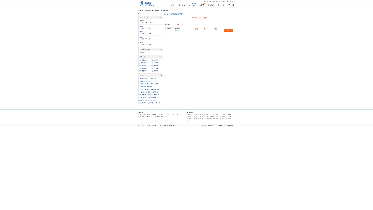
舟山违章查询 (142, 65)
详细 (160, 17)
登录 (208, 1)
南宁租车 (218, 118)
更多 (160, 49)
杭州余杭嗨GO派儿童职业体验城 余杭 (149, 89)
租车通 (201, 5)
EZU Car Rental (155, 116)
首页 (172, 5)
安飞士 (140, 114)
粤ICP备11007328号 (169, 125)
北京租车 (188, 114)
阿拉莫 (148, 114)
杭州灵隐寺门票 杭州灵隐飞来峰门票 (148, 97)
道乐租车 (161, 114)
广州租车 (200, 114)
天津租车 (206, 118)
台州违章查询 (154, 68)
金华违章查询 (142, 62)
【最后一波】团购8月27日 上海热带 (148, 84)
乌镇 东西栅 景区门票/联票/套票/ (147, 78)
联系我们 (210, 125)
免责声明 (226, 125)
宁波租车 (141, 52)
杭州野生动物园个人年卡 (145, 86)
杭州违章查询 (142, 60)
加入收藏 (222, 1)
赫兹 (144, 114)
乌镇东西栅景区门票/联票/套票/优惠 (148, 81)
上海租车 (200, 116)
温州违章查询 (154, 62)
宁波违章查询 (154, 60)
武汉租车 (218, 114)
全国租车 (150, 10)
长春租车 (212, 118)
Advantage (164, 116)
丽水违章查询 (142, 71)
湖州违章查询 (154, 65)
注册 (204, 1)
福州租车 (230, 118)
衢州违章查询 (142, 68)
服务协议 (232, 125)
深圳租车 (206, 114)
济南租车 (224, 118)
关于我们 (204, 125)
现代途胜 (178, 28)
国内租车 (182, 5)
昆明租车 (230, 116)
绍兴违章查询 (154, 71)
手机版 (230, 5)
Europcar (147, 116)
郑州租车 (200, 118)
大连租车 (188, 116)
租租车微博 (232, 1)
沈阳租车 (194, 118)
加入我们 (215, 125)
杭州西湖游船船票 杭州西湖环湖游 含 (149, 94)
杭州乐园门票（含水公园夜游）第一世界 (149, 103)
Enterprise (141, 116)
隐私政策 (221, 125)
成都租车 (212, 116)
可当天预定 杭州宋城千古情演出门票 (148, 92)
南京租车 (230, 114)
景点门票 (221, 5)
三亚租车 (212, 114)
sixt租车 (174, 114)
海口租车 (188, 118)
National (179, 114)
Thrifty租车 (167, 114)
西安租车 (206, 116)
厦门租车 (194, 114)
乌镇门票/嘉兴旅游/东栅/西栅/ (147, 100)
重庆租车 (218, 116)
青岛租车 (194, 116)
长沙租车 (224, 114)
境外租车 (192, 5)
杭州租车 (157, 10)
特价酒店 (211, 5)
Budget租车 (155, 114)
